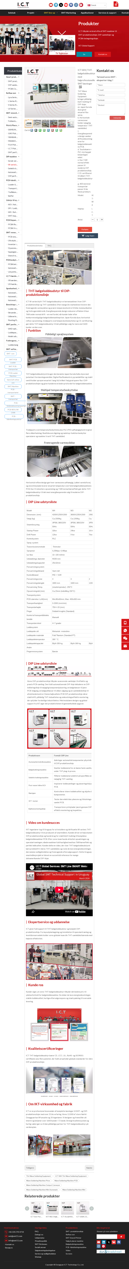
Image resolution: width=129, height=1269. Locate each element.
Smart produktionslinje (14, 77)
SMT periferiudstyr (15, 152)
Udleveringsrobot (15, 316)
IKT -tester (33, 801)
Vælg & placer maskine (74, 1241)
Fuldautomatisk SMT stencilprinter (15, 121)
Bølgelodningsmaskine (37, 770)
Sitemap (38, 1257)
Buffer (11, 196)
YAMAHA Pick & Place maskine (15, 137)
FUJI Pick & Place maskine (15, 145)
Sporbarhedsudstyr (14, 288)
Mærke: (81, 209)
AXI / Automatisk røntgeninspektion (15, 212)
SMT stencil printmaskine (14, 113)
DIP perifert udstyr (15, 176)
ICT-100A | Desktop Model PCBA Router (73, 1217)
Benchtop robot (13, 304)
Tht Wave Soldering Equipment (38, 1176)
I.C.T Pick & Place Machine (15, 148)
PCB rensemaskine (15, 237)
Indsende (117, 118)
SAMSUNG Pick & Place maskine (15, 129)
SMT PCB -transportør (13, 367)
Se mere (69, 1254)
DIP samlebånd (14, 85)
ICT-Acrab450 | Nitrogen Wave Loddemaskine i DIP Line (58, 1217)
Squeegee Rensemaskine (15, 252)
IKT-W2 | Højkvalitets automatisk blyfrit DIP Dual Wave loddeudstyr (43, 1217)
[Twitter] (61, 5)
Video (68, 1250)
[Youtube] (51, 5)
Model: (81, 195)
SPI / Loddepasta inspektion (15, 208)
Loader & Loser (14, 184)
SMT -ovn (10, 354)
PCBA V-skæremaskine (15, 228)
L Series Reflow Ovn (15, 101)
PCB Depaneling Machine (14, 220)
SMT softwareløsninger (14, 349)
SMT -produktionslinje (74, 1231)
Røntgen (32, 793)
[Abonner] (121, 1236)
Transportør (13, 188)
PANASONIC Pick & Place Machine (15, 141)
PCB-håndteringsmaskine (14, 180)
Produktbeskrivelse (35, 246)
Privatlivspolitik (41, 1241)
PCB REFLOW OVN (13, 410)
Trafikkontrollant (15, 192)
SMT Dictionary (41, 1244)
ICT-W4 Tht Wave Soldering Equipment (71, 1176)
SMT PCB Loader (13, 360)
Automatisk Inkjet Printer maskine (15, 300)
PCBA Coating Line (15, 89)
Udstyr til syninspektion (14, 200)
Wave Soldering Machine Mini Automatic (42, 1190)
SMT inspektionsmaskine (15, 216)
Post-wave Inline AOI (37, 785)
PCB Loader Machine (13, 373)
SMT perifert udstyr (14, 324)
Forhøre (85, 229)
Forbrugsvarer (12, 340)
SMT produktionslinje (15, 81)
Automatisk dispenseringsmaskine (15, 268)
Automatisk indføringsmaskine (15, 172)
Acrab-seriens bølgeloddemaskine (15, 161)
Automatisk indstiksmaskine (40, 762)
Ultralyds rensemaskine (15, 240)
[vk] (66, 5)
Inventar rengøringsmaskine (15, 244)
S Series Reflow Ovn (15, 105)
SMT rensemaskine (14, 232)
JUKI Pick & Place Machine (15, 133)
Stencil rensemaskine (15, 255)
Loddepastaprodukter (15, 332)
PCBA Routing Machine (15, 224)
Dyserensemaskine (15, 248)
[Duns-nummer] (111, 1251)
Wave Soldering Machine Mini (73, 1190)
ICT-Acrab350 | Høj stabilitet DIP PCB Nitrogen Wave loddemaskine (89, 1217)
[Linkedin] (56, 5)
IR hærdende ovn (15, 280)
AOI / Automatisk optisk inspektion (15, 204)
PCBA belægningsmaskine (15, 264)
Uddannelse (39, 1238)
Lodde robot (13, 309)
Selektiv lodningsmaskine (38, 777)
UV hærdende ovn (15, 284)
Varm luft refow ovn (13, 380)
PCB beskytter (12, 260)
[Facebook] (71, 5)
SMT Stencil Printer (73, 1238)
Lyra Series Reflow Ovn (15, 97)
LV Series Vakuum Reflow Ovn (15, 109)
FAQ (49, 246)
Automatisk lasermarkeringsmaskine (15, 293)
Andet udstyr (13, 336)
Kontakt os (102, 54)
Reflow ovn (11, 93)
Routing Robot (14, 320)
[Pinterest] (81, 5)
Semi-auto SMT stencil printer (15, 117)
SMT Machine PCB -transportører (13, 387)
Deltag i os (39, 1234)
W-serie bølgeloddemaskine (15, 164)
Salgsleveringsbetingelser (45, 1250)
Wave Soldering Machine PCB (66, 1181)
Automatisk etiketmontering (15, 296)
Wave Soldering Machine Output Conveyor (43, 1185)
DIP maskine (11, 156)
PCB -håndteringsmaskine (76, 1247)
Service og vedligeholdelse (45, 1254)
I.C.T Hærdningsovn (14, 276)
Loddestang (13, 345)
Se (84, 54)
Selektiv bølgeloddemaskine (15, 168)
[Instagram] (76, 5)
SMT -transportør (13, 397)
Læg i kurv (89, 235)
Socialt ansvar (40, 1247)
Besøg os (9, 1248)
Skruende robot (14, 312)
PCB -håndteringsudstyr (14, 417)
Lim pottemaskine (15, 272)
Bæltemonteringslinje (37, 809)
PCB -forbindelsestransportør (16, 403)
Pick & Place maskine (14, 125)
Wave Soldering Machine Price (38, 1181)
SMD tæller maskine (15, 329)
